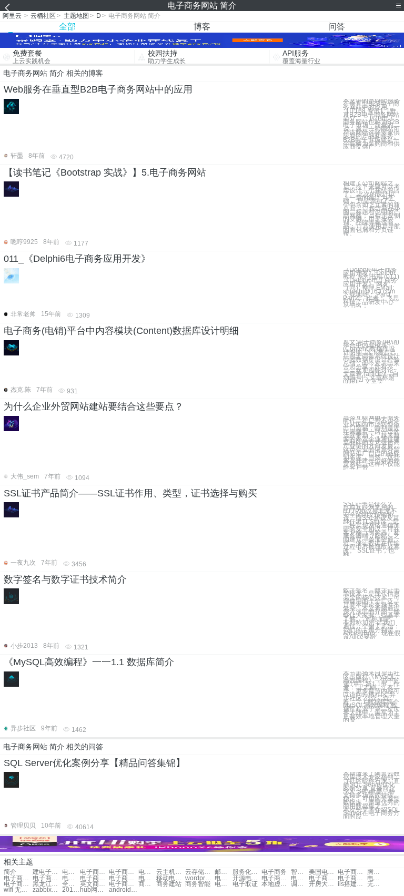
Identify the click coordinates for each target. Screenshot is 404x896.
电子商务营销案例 (94, 878)
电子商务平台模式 (275, 878)
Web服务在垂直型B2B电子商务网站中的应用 (98, 89)
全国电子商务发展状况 (71, 884)
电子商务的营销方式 (323, 878)
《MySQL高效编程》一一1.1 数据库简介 (89, 662)
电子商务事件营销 (71, 878)
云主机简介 (170, 872)
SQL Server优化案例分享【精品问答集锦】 (94, 763)
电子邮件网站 (147, 872)
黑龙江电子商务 (47, 884)
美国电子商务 (323, 872)
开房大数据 (323, 884)
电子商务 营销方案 (147, 878)
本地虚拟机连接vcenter (275, 884)
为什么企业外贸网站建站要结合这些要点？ (94, 406)
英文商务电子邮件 (94, 884)
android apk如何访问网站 (123, 890)
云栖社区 (43, 15)
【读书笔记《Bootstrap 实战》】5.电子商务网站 (105, 172)
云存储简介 (199, 872)
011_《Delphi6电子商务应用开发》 (77, 258)
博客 (202, 26)
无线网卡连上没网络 (376, 884)
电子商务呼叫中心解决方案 (123, 884)
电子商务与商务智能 (18, 878)
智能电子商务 (300, 872)
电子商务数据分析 (376, 878)
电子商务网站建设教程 (123, 872)
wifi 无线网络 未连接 (18, 890)
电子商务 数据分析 (352, 878)
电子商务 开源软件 (224, 878)
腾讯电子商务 (376, 872)
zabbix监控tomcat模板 (47, 890)
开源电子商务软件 (247, 878)
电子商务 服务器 (300, 878)
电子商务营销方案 (47, 878)
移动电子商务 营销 (170, 878)
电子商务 (274, 872)
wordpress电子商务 (199, 878)
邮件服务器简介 (224, 872)
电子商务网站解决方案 (94, 872)
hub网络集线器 (94, 890)
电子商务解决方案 (18, 884)
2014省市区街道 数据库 (71, 890)
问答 (336, 26)
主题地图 (76, 15)
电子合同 (224, 884)
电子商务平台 (352, 872)
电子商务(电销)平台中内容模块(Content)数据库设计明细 (121, 330)
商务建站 (168, 884)
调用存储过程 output (300, 884)
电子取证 (245, 884)
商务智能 (197, 884)
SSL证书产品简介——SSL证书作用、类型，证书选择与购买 (130, 493)
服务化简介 (247, 872)
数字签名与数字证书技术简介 (65, 579)
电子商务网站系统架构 (71, 872)
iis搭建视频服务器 (352, 884)
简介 (10, 872)
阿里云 (12, 15)
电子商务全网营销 (123, 878)
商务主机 (147, 884)
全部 (67, 26)
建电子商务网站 (47, 872)
